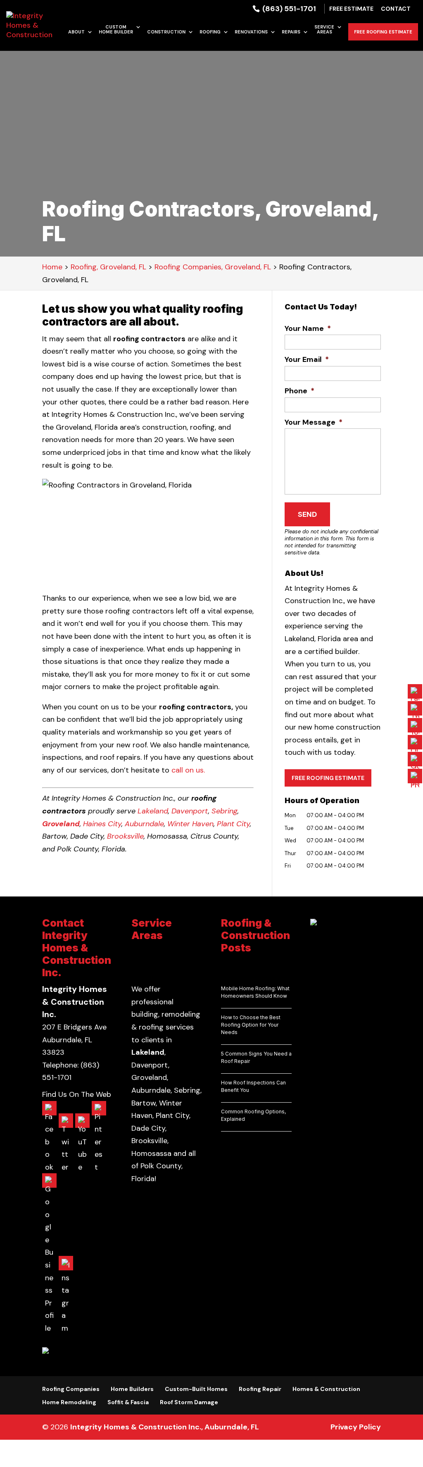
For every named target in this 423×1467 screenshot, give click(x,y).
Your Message (313, 422)
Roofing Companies (71, 1389)
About (76, 32)
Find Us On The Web (76, 1094)
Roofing (210, 32)
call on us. (189, 770)
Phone (299, 391)
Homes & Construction (326, 1389)
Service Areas (324, 29)
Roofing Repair (260, 1389)
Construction (166, 32)
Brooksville (125, 836)
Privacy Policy (355, 1427)
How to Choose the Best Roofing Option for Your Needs (250, 1024)
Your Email (307, 359)
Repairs (291, 32)
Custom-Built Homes (196, 1389)
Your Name (308, 328)
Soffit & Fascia (128, 1402)
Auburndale (144, 824)
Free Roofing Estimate (383, 32)
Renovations (251, 32)
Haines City (102, 824)
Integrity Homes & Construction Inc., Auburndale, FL (164, 1427)
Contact (396, 9)
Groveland (61, 824)
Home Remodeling (69, 1402)
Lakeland (153, 811)
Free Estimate (351, 9)
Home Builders (132, 1389)
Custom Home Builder (116, 29)
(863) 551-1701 (288, 9)
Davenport (189, 811)
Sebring (225, 811)
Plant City (233, 824)
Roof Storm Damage (189, 1402)
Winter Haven (190, 824)
